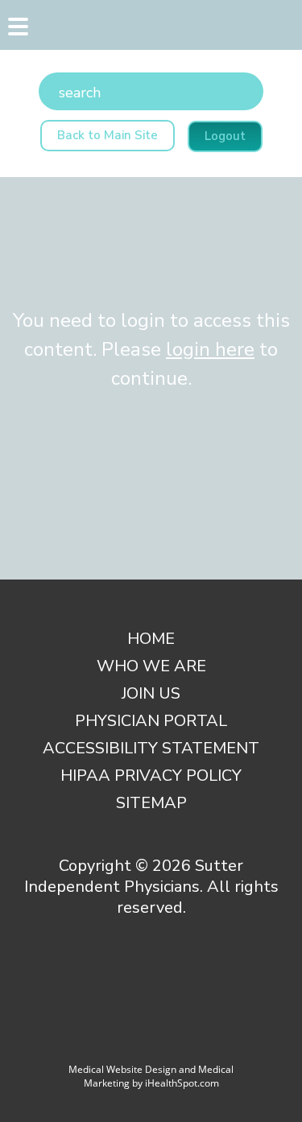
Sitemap (151, 803)
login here (210, 349)
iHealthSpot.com (182, 1083)
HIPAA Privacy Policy (151, 775)
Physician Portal (151, 721)
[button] (16, 30)
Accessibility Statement (151, 748)
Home (151, 639)
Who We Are (151, 666)
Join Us (151, 693)
